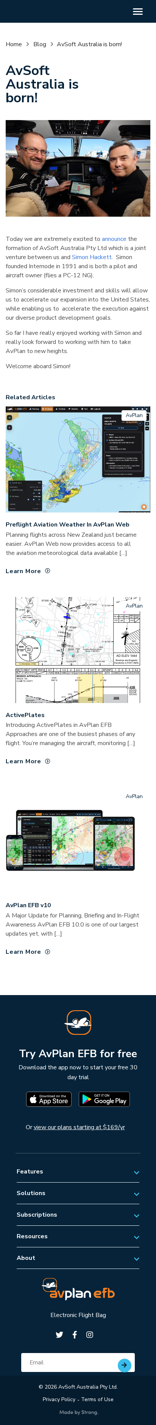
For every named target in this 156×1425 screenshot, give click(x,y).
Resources (32, 1236)
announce (114, 239)
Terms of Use (97, 1399)
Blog (39, 44)
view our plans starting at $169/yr (79, 1127)
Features (30, 1171)
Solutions (31, 1193)
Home (14, 44)
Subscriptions (37, 1215)
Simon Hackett (92, 257)
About (26, 1258)
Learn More (23, 571)
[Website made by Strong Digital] (79, 1413)
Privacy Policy (59, 1399)
